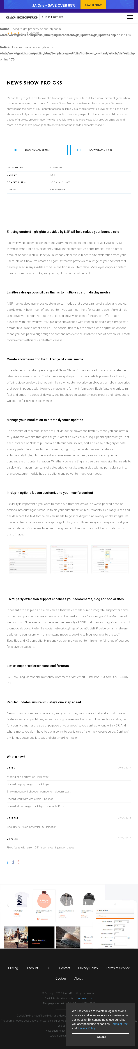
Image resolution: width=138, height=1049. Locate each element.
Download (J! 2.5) (37, 150)
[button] (97, 1028)
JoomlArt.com (85, 998)
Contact (64, 968)
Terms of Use (119, 1024)
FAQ (49, 968)
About (78, 978)
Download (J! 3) (100, 150)
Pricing (13, 968)
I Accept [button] (101, 1036)
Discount (32, 968)
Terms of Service (118, 968)
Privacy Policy (86, 1028)
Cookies (61, 978)
